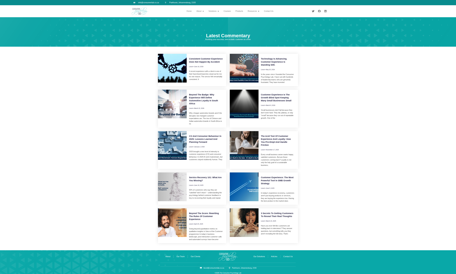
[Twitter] (313, 11)
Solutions (212, 11)
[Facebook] (319, 11)
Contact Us (268, 11)
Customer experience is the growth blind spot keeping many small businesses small (276, 97)
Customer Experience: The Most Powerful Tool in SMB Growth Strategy (277, 180)
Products (239, 11)
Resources (252, 11)
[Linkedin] (325, 11)
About (198, 11)
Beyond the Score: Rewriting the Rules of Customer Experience (204, 216)
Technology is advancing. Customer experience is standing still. (274, 62)
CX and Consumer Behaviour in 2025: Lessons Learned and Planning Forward (205, 139)
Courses (227, 11)
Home (189, 11)
